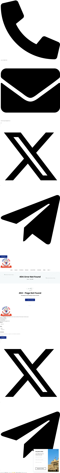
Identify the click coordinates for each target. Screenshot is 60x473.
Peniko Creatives (18, 472)
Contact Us (2, 329)
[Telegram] (30, 253)
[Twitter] (30, 185)
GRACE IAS (6, 472)
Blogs (1, 328)
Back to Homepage (31, 299)
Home (28, 279)
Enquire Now (3, 256)
